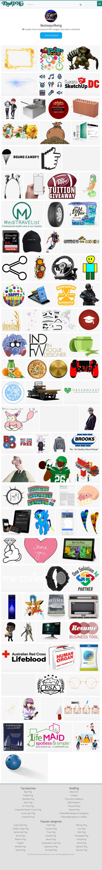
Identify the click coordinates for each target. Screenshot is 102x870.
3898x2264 (74, 452)
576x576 (52, 671)
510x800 (5, 198)
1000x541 (31, 403)
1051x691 (6, 430)
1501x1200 (34, 356)
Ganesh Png (81, 846)
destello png (28, 799)
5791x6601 (51, 618)
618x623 (5, 306)
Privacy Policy (74, 806)
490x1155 (27, 330)
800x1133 (50, 591)
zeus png (28, 802)
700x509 (74, 118)
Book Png (81, 843)
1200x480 (69, 719)
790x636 (71, 226)
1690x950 (41, 640)
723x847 (45, 169)
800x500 (30, 750)
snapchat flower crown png (28, 809)
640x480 (44, 143)
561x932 (83, 198)
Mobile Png (20, 846)
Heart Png (20, 850)
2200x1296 (6, 694)
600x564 (43, 95)
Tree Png (51, 832)
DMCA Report (74, 802)
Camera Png (51, 828)
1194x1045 (6, 534)
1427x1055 (6, 482)
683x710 (78, 482)
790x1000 (84, 534)
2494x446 (67, 169)
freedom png (28, 816)
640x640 (5, 280)
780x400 (5, 169)
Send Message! (51, 35)
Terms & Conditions (74, 799)
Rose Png (20, 835)
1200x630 (6, 671)
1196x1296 (38, 534)
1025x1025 (83, 330)
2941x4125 (6, 719)
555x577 (58, 306)
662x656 (5, 562)
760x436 (72, 618)
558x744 (26, 252)
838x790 (55, 280)
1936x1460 (71, 70)
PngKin (20, 843)
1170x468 (68, 252)
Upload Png (74, 809)
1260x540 (6, 452)
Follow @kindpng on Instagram (74, 813)
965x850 (5, 378)
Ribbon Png (20, 839)
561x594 (45, 719)
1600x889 (6, 95)
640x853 (38, 452)
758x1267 (6, 118)
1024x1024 (52, 198)
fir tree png (28, 806)
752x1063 (28, 618)
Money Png (81, 825)
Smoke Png (51, 835)
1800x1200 (71, 694)
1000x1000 (6, 252)
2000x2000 (32, 378)
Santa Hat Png (20, 832)
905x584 (73, 378)
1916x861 (69, 95)
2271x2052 (31, 306)
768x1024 (57, 452)
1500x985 (45, 430)
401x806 (33, 280)
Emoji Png (81, 839)
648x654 (43, 70)
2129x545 (69, 403)
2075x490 (6, 591)
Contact (74, 795)
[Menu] (99, 3)
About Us (74, 791)
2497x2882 (6, 330)
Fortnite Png (51, 850)
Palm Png (51, 825)
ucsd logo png (28, 813)
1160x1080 (6, 506)
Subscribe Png (20, 825)
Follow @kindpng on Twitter (74, 816)
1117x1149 (53, 118)
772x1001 (29, 198)
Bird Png (81, 832)
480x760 (84, 280)
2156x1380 (6, 226)
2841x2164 (42, 694)
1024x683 (85, 430)
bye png (28, 791)
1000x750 (84, 306)
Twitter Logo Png (20, 828)
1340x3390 (6, 618)
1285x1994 (50, 226)
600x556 (81, 506)
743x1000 (24, 640)
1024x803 (42, 482)
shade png (28, 795)
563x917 (47, 252)
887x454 (5, 143)
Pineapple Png (81, 835)
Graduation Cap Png (51, 843)
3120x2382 (74, 356)
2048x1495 (77, 143)
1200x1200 (26, 719)
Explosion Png (51, 846)
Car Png (81, 828)
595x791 (62, 506)
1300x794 (46, 330)
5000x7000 (6, 640)
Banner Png (81, 850)
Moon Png (51, 839)
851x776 (5, 356)
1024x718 (6, 70)
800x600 (5, 403)
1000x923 (76, 591)
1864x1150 (6, 781)
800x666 (24, 118)
